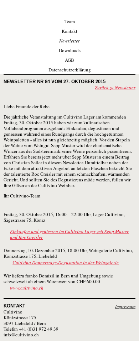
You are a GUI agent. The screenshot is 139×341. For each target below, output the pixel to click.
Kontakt (69, 31)
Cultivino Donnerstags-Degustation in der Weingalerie (65, 262)
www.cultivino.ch (26, 288)
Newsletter (69, 40)
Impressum (125, 306)
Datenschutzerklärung (69, 69)
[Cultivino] (70, 8)
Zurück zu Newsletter (115, 87)
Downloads (70, 50)
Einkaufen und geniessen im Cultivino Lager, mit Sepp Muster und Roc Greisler (69, 234)
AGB (69, 60)
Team (70, 21)
